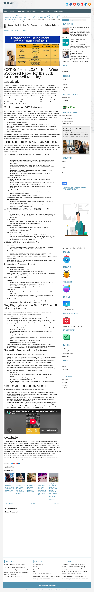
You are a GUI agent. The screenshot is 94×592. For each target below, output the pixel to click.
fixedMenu (65, 100)
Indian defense (19, 17)
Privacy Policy (66, 372)
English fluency (50, 16)
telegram (65, 90)
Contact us (65, 369)
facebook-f (65, 79)
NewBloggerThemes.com (42, 590)
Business (12, 11)
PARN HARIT (8, 3)
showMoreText (66, 103)
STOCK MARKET (23, 19)
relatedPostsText (67, 118)
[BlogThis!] (8, 467)
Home (5, 11)
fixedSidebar (66, 97)
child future (19, 16)
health (12, 17)
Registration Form (67, 353)
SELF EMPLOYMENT (11, 19)
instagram (65, 87)
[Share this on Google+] (14, 463)
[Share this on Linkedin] (19, 463)
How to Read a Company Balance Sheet (77, 40)
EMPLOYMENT (40, 16)
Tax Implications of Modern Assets (14, 567)
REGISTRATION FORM (58, 11)
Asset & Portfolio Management (13, 576)
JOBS (25, 17)
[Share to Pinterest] (13, 467)
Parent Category (32, 11)
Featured (42, 11)
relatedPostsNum (67, 121)
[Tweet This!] (12, 463)
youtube (64, 84)
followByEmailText (67, 115)
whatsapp (65, 382)
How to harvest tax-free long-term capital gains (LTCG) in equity (16, 573)
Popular (66, 20)
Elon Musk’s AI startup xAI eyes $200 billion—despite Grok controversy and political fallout (42, 489)
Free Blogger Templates (62, 590)
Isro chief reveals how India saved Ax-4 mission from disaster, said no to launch (9, 487)
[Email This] (6, 467)
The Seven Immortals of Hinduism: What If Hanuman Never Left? (31, 487)
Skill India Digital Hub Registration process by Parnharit (77, 53)
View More (65, 356)
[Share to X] (9, 467)
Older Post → (57, 503)
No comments (24, 30)
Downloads (21, 11)
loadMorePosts (66, 123)
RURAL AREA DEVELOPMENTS (48, 17)
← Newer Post (8, 503)
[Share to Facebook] (11, 467)
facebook (65, 379)
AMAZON (65, 69)
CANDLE (12, 16)
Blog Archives (80, 20)
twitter (64, 82)
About (64, 366)
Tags (72, 20)
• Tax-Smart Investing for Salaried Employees (17, 570)
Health (49, 11)
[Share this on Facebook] (9, 463)
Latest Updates (66, 351)
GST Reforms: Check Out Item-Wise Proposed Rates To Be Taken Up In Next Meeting (31, 26)
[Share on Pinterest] (17, 463)
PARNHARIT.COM (33, 17)
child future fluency (29, 16)
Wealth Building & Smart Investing (14, 564)
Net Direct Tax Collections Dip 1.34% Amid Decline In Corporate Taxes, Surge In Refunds (20, 488)
